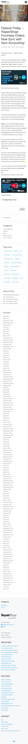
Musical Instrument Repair (7, 661)
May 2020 (6, 392)
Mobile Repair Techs (6, 663)
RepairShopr (4, 605)
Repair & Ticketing (5, 679)
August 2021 (7, 359)
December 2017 (8, 455)
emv (21, 251)
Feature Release (20, 47)
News (4, 233)
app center (6, 274)
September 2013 (8, 561)
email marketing (15, 266)
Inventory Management (7, 684)
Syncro (3, 607)
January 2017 (7, 478)
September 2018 (8, 435)
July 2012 (6, 587)
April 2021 (6, 368)
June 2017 (6, 468)
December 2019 (8, 403)
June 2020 (6, 390)
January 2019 (7, 426)
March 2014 (6, 548)
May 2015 (6, 519)
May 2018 (6, 444)
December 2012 (8, 576)
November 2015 (8, 509)
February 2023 (7, 338)
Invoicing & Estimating (6, 695)
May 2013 (6, 567)
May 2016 (6, 496)
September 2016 (8, 487)
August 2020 (7, 385)
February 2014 (7, 550)
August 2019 (7, 411)
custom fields (7, 251)
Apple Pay (6, 270)
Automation (7, 282)
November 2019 (8, 405)
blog (21, 278)
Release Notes (7, 235)
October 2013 (7, 558)
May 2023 (6, 331)
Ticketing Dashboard (6, 690)
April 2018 (6, 446)
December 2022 (8, 340)
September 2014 (8, 535)
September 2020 (8, 383)
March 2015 (6, 524)
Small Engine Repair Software (8, 665)
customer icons (8, 259)
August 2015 (7, 513)
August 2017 (7, 463)
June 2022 (6, 353)
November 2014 (8, 530)
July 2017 (6, 465)
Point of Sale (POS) (6, 682)
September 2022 (8, 346)
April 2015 (6, 522)
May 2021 (6, 366)
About (4, 626)
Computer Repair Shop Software (9, 646)
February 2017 (7, 476)
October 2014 (7, 532)
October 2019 (7, 407)
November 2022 (8, 342)
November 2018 (8, 431)
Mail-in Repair (4, 708)
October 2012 (7, 580)
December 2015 (8, 507)
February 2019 (7, 424)
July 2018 (6, 439)
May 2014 (6, 543)
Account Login (4, 726)
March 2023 (6, 336)
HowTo (5, 231)
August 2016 (7, 489)
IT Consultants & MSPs (7, 648)
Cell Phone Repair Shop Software (9, 650)
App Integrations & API (7, 703)
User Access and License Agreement (10, 730)
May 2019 (6, 418)
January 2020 (7, 401)
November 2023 (8, 320)
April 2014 (6, 545)
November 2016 (8, 483)
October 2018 (7, 433)
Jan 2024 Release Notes (10, 301)
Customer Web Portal (6, 688)
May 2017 (6, 470)
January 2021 (7, 375)
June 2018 (6, 442)
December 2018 (8, 429)
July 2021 (6, 362)
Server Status (4, 728)
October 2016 (7, 485)
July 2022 (6, 351)
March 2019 (6, 422)
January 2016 (7, 504)
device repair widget (16, 262)
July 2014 (6, 539)
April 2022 (6, 357)
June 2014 (6, 541)
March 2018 (6, 448)
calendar (16, 259)
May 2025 (6, 316)
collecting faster (17, 255)
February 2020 (7, 398)
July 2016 (6, 491)
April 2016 (6, 498)
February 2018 (7, 450)
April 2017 (6, 472)
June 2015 (6, 517)
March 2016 (6, 500)
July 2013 (6, 565)
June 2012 (6, 589)
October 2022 (7, 344)
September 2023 (8, 323)
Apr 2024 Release (8, 297)
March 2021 (6, 370)
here (24, 132)
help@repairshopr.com (8, 624)
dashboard (15, 278)
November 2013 (8, 556)
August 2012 (7, 584)
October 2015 (7, 511)
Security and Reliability (6, 724)
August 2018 (7, 437)
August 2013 (7, 563)
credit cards (15, 282)
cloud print (7, 278)
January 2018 (7, 452)
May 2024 (6, 318)
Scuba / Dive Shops (6, 659)
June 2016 (6, 494)
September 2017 (8, 461)
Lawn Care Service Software (8, 669)
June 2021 (6, 364)
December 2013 (8, 554)
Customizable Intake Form (7, 692)
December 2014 (8, 528)
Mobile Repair (4, 710)
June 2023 (6, 329)
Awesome (6, 266)
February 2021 (7, 372)
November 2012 (8, 578)
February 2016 (7, 502)
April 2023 (6, 333)
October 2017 (7, 459)
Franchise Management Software (9, 652)
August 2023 (7, 325)
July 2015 (6, 515)
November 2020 (8, 379)
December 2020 (8, 377)
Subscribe (7, 217)
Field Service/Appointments (8, 699)
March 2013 (6, 571)
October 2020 (7, 381)
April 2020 (6, 394)
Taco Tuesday (7, 238)
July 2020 (6, 388)
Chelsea (5, 47)
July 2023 (6, 327)
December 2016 (8, 481)
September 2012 (8, 582)
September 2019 (8, 409)
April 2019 (6, 420)
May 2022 (6, 355)
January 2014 (7, 552)
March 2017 (6, 474)
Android (15, 251)
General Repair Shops (6, 654)
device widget (15, 274)
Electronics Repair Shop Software (9, 667)
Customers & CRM (6, 686)
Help (2, 720)
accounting (7, 255)
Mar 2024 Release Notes (10, 299)
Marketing (3, 697)
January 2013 (7, 574)
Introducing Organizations (11, 295)
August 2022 (7, 349)
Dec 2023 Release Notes (10, 303)
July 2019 (6, 413)
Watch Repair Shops (6, 656)
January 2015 (7, 526)
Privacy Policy (4, 722)
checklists (13, 270)
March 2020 (6, 396)
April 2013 (6, 569)
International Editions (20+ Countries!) (10, 705)
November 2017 (8, 457)
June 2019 (6, 416)
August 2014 (7, 537)
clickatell (6, 262)
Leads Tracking (5, 701)
